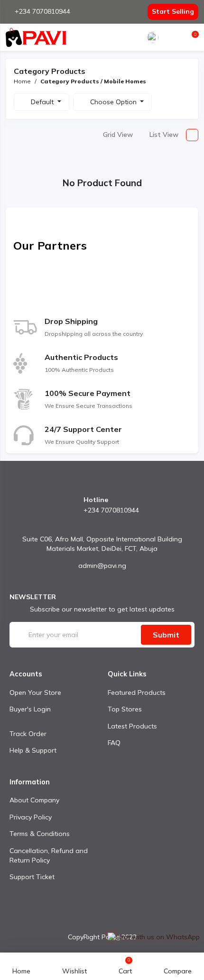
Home (22, 81)
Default (43, 102)
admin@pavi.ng (102, 565)
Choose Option (114, 102)
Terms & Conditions (39, 833)
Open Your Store (35, 692)
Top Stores (125, 709)
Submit (166, 634)
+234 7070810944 (42, 11)
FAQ (114, 742)
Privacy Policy (30, 817)
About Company (34, 800)
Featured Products (137, 692)
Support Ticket (32, 876)
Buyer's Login (30, 709)
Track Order (27, 733)
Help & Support (32, 750)
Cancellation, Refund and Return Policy (48, 855)
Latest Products (132, 726)
